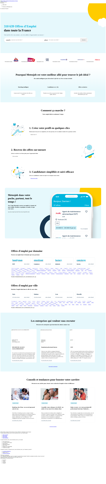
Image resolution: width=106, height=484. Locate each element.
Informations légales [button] (6, 444)
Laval (12, 302)
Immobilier (87, 269)
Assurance (56, 268)
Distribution (26, 269)
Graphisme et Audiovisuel (71, 269)
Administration (23, 268)
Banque (70, 268)
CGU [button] (4, 445)
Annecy (29, 301)
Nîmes (68, 302)
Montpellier (47, 302)
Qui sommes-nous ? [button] (6, 441)
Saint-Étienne (21, 303)
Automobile (66, 268)
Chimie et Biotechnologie (82, 268)
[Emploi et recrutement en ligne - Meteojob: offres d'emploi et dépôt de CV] (9, 0)
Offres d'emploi (5, 434)
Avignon (34, 301)
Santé (82, 270)
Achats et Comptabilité (15, 268)
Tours (42, 303)
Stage (16, 271)
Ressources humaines (70, 270)
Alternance (41, 268)
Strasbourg (33, 303)
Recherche (63, 270)
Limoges (29, 302)
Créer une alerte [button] (15, 156)
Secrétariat (90, 270)
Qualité (59, 270)
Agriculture (29, 268)
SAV (85, 270)
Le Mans (21, 302)
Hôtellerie (82, 269)
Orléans (71, 302)
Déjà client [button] (4, 4)
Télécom (20, 271)
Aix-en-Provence (14, 301)
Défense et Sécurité (15, 269)
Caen (55, 301)
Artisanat (52, 268)
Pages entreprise (5, 437)
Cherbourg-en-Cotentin (61, 301)
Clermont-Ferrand (70, 301)
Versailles (54, 303)
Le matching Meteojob (7, 451)
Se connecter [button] (2, 8)
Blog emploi (5, 435)
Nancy (56, 302)
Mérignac (38, 302)
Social (12, 271)
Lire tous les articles (53, 426)
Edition (31, 269)
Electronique (36, 269)
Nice (64, 302)
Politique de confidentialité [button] (7, 446)
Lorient (34, 302)
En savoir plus (17, 360)
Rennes (13, 303)
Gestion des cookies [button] (6, 447)
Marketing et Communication (41, 270)
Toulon (38, 303)
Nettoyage (49, 270)
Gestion (63, 269)
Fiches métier (5, 436)
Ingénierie (19, 270)
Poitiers (84, 302)
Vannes (50, 303)
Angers (20, 301)
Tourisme (25, 271)
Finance (54, 269)
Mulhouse (51, 302)
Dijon (80, 301)
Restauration (78, 270)
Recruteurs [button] (2, 2)
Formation (58, 269)
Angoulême (24, 301)
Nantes (60, 302)
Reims (93, 302)
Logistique (33, 270)
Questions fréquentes (6, 453)
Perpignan (79, 302)
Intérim (24, 270)
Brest (52, 301)
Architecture (47, 268)
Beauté (75, 268)
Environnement (48, 269)
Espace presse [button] (5, 443)
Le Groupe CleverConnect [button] (7, 442)
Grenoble (83, 301)
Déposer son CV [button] (6, 452)
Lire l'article (17, 420)
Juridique (28, 270)
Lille (25, 302)
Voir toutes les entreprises (53, 366)
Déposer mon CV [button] (34, 134)
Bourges (48, 301)
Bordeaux (43, 301)
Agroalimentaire (35, 268)
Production (54, 270)
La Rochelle (89, 301)
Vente (34, 271)
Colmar (76, 301)
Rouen (17, 303)
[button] (12, 60)
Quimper (88, 302)
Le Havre (16, 302)
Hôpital (77, 269)
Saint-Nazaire (28, 303)
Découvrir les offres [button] (34, 178)
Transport (29, 271)
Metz (42, 302)
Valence (46, 303)
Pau (75, 302)
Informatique (14, 270)
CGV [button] (6, 445)
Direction (20, 269)
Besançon (38, 301)
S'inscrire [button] (6, 8)
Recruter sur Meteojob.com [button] (7, 6)
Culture (88, 268)
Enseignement (42, 269)
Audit (61, 268)
